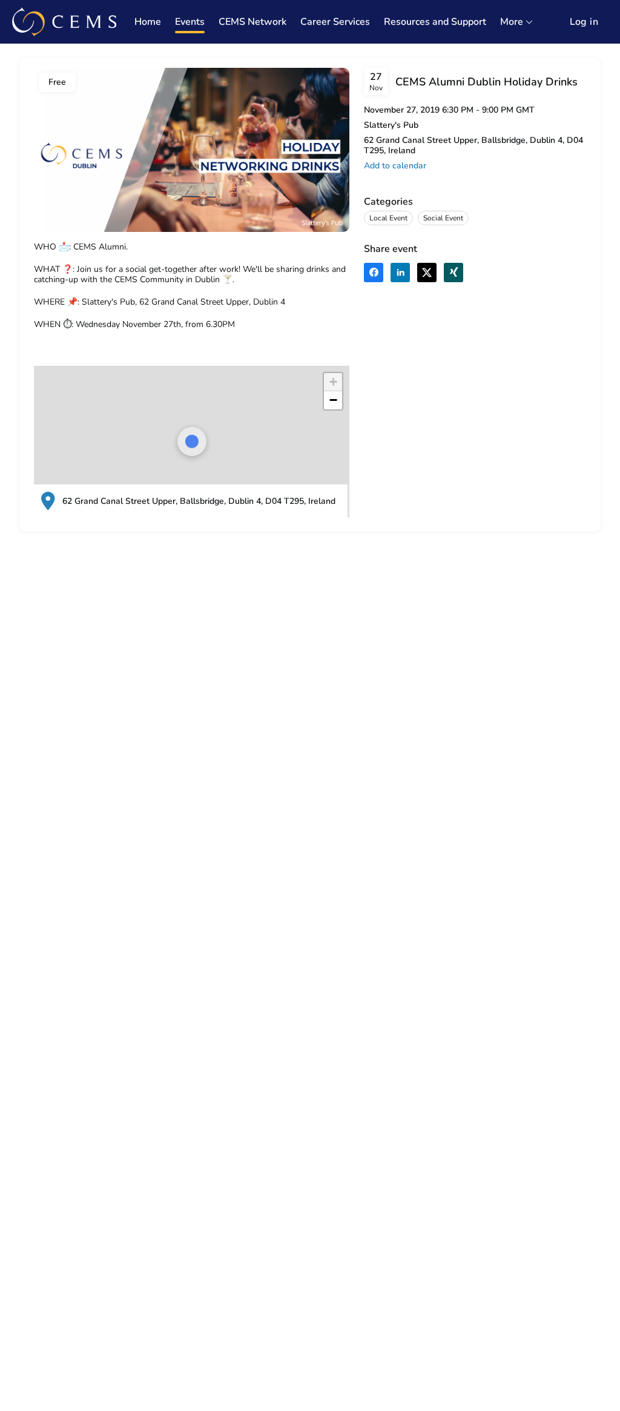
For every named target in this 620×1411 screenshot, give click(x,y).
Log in (584, 21)
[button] (333, 382)
